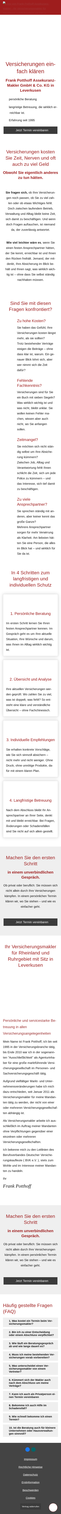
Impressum (30, 1459)
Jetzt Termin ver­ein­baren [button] (32, 130)
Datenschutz (30, 1474)
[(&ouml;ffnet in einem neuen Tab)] (54, 1507)
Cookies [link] (30, 1497)
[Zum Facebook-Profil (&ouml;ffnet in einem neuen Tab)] (27, 1449)
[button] (32, 1323)
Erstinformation (31, 1482)
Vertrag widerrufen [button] (30, 1506)
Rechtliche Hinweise (30, 1467)
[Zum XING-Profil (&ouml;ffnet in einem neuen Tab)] (33, 1449)
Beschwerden (31, 1490)
